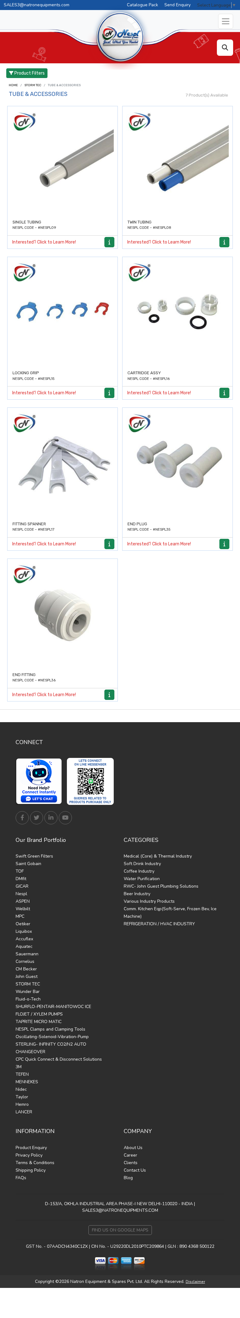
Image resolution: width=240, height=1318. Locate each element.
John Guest (27, 976)
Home (13, 85)
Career (130, 1155)
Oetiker (23, 924)
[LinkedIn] (51, 817)
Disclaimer (195, 1281)
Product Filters (29, 73)
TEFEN (22, 1074)
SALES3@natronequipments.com (36, 5)
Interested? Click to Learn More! (44, 242)
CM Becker (26, 969)
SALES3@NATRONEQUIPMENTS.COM (120, 1210)
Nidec (21, 1089)
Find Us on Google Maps (120, 1230)
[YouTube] (65, 817)
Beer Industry (137, 894)
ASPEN (23, 901)
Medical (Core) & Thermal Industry (158, 856)
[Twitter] (36, 817)
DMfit (21, 879)
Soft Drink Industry (142, 864)
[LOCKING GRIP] (63, 312)
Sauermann (27, 954)
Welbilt (23, 909)
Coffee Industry (139, 871)
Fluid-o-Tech (28, 999)
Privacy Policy (29, 1155)
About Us (133, 1148)
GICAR (22, 886)
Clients (131, 1163)
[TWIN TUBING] (177, 161)
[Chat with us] (41, 781)
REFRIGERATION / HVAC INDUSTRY (159, 924)
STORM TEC (32, 85)
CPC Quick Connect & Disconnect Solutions (59, 1059)
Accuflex (24, 939)
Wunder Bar (28, 992)
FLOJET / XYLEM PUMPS (39, 1014)
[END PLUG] (177, 463)
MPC (20, 916)
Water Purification (142, 879)
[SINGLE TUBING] (63, 161)
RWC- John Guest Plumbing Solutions (161, 886)
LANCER (24, 1112)
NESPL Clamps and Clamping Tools (50, 1029)
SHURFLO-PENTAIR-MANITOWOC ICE (53, 1007)
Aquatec (24, 946)
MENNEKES (27, 1082)
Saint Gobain (28, 864)
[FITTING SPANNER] (63, 463)
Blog (128, 1178)
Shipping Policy (31, 1170)
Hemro (22, 1104)
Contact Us (135, 1170)
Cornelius (25, 961)
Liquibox (24, 931)
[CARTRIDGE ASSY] (177, 312)
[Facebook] (22, 817)
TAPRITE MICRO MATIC (39, 1022)
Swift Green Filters (34, 856)
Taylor (22, 1097)
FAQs (21, 1178)
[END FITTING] (63, 614)
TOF (20, 871)
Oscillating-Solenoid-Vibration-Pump (52, 1037)
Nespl (21, 894)
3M (19, 1067)
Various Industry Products (149, 901)
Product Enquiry (31, 1148)
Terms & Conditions (35, 1163)
